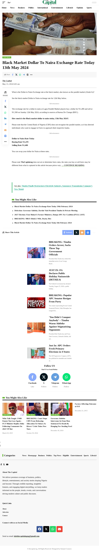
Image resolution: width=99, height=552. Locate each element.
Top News (6, 57)
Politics (49, 455)
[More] (31, 75)
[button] (4, 2)
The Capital (7, 81)
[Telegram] (55, 380)
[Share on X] (16, 75)
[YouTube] (7, 464)
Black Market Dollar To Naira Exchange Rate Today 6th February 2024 (43, 223)
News (24, 455)
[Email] (5, 130)
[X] (44, 380)
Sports (86, 455)
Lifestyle (93, 455)
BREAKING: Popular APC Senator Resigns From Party (60, 298)
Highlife (66, 455)
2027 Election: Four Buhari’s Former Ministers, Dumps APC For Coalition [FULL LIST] (49, 215)
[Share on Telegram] (23, 75)
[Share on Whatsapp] (20, 75)
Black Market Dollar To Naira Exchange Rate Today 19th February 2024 (43, 206)
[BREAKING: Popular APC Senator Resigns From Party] (36, 302)
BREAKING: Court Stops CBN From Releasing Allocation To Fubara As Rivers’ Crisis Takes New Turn (37, 423)
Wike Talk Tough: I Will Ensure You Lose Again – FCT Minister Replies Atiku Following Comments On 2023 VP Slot (13, 423)
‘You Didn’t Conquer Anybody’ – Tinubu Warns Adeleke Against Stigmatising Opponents (60, 323)
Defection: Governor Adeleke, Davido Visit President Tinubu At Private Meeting (46, 211)
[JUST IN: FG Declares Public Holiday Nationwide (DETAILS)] (36, 279)
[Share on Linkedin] (5, 118)
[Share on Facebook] (12, 75)
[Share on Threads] (27, 75)
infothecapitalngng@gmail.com (26, 536)
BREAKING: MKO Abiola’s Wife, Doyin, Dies (32, 219)
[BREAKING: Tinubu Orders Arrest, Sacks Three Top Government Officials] (36, 252)
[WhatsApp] (66, 380)
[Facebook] (32, 380)
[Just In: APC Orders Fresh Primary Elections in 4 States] (36, 352)
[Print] (5, 136)
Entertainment (76, 455)
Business (41, 455)
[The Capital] (50, 2)
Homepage (32, 455)
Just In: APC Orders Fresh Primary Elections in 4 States (59, 348)
